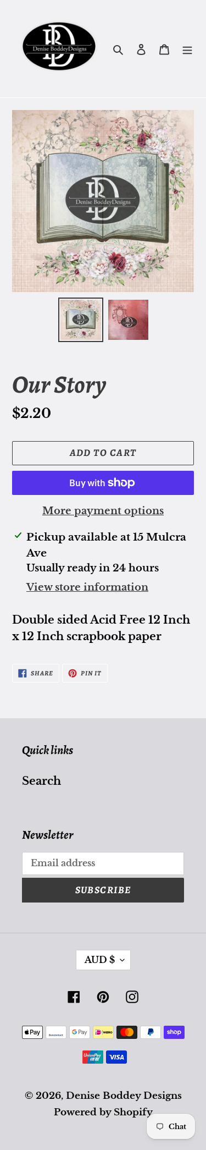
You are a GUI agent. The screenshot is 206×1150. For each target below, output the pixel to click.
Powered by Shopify (103, 1112)
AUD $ (100, 959)
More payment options (103, 511)
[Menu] (187, 49)
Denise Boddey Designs (124, 1096)
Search (41, 781)
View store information (87, 587)
